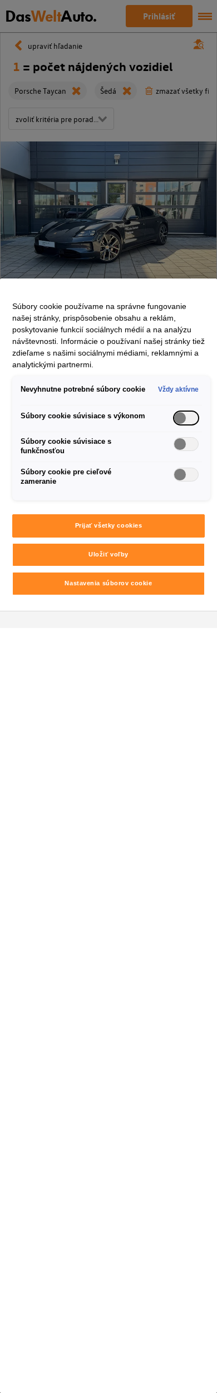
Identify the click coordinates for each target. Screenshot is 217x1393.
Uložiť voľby (108, 554)
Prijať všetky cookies (108, 525)
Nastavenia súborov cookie (108, 583)
